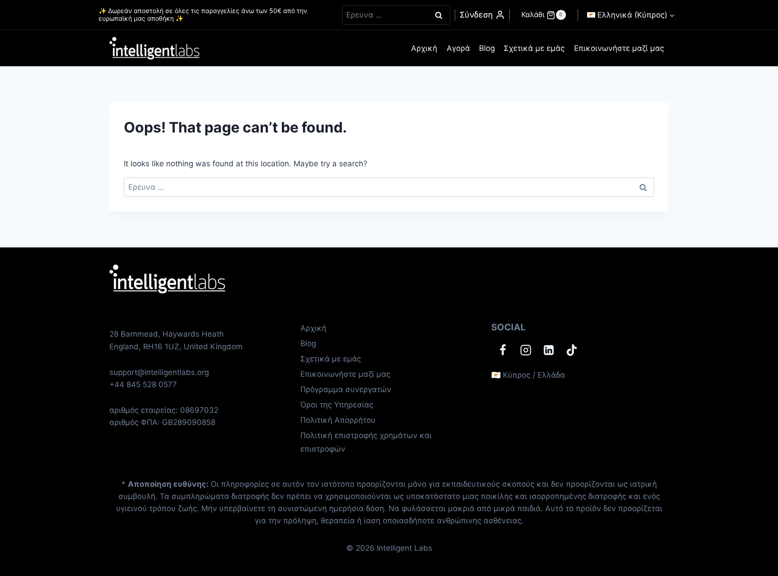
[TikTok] (571, 349)
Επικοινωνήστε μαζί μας (619, 48)
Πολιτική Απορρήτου (337, 420)
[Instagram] (525, 349)
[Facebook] (502, 349)
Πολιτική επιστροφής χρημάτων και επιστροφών (366, 442)
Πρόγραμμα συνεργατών (345, 389)
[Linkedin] (548, 349)
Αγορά (458, 48)
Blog (487, 48)
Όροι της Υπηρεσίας (336, 404)
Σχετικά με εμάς (534, 48)
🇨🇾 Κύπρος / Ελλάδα (528, 374)
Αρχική (424, 48)
